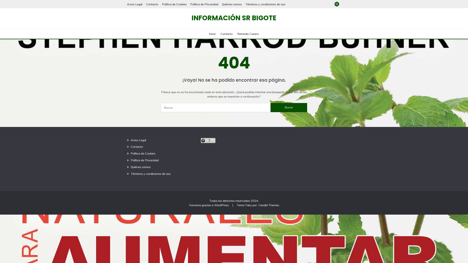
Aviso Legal (134, 4)
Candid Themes (268, 205)
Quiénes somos (232, 4)
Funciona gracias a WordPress (209, 205)
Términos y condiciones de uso (265, 4)
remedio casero (248, 34)
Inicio (212, 34)
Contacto (152, 4)
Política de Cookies (174, 4)
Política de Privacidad (204, 4)
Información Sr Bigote (234, 18)
